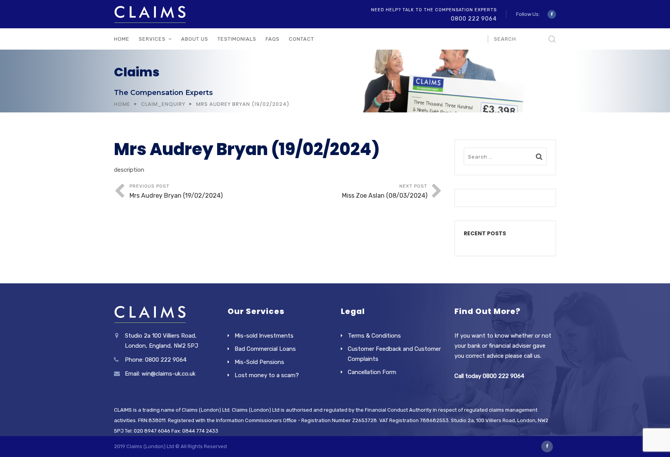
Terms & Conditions (374, 335)
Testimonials (237, 39)
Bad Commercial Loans (265, 348)
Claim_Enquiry (163, 104)
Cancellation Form (372, 372)
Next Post (384, 191)
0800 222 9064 (474, 19)
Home (122, 39)
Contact (301, 39)
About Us (194, 39)
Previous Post (176, 191)
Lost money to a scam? (267, 375)
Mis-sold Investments (264, 335)
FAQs (273, 39)
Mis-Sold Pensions (259, 362)
